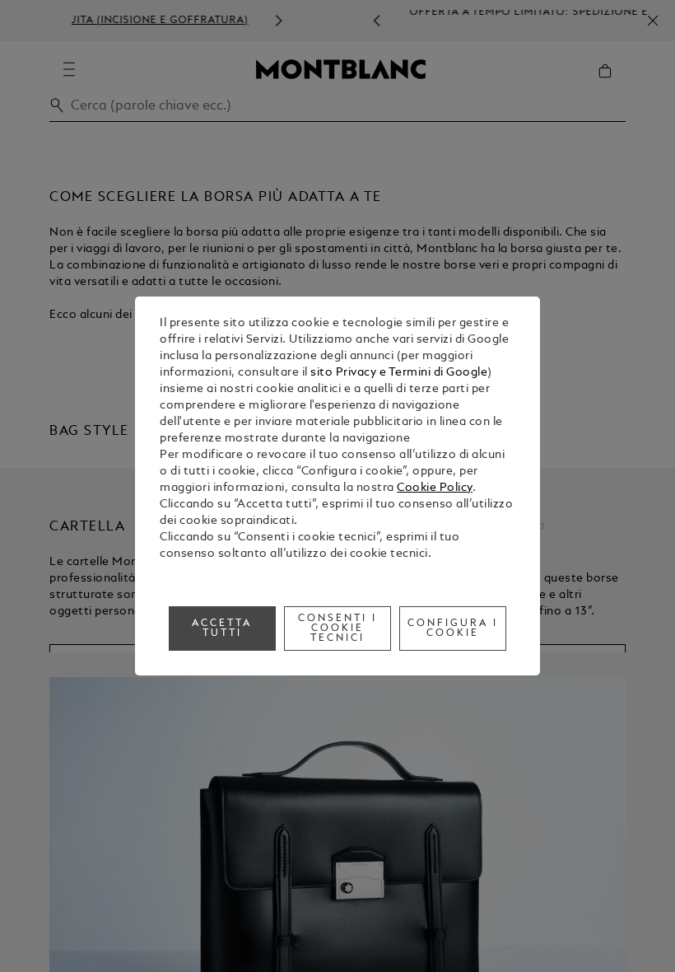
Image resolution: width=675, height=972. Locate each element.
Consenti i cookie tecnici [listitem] (337, 628)
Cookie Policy (434, 488)
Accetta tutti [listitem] (222, 628)
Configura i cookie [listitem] (452, 628)
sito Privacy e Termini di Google (398, 372)
